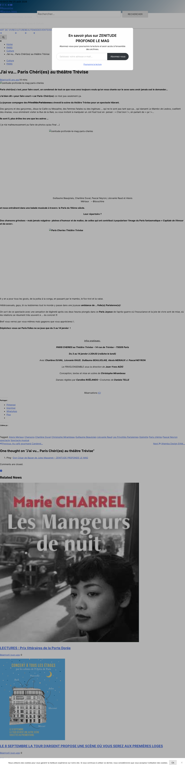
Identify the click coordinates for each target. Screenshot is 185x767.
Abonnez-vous (118, 56)
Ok (172, 762)
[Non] (181, 762)
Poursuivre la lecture (93, 64)
